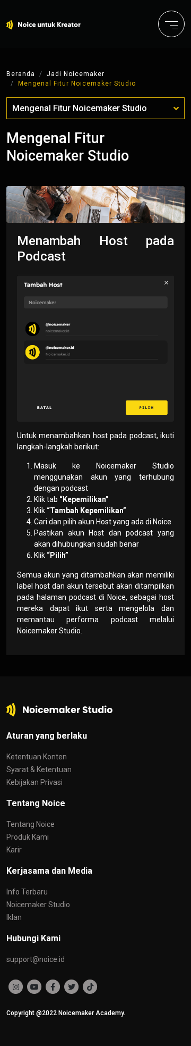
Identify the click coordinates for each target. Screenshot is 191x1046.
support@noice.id (35, 959)
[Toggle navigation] (171, 24)
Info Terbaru (27, 892)
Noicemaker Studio (38, 904)
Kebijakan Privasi (34, 782)
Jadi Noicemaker (76, 74)
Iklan (14, 917)
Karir (14, 850)
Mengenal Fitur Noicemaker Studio (77, 83)
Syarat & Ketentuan (39, 769)
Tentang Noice (30, 824)
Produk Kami (27, 837)
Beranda (20, 74)
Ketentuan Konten (36, 756)
